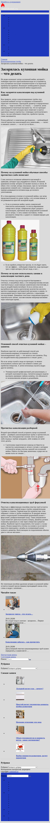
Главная (4, 59)
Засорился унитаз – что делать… (19, 614)
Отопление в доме (17, 36)
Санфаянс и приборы (18, 17)
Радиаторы (14, 32)
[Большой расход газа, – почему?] (20, 684)
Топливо (13, 41)
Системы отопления (18, 34)
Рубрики (4, 668)
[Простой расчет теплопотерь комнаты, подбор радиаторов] (20, 700)
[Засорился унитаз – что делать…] (13, 609)
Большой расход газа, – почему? (29, 689)
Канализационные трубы (20, 49)
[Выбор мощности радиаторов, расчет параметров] (20, 751)
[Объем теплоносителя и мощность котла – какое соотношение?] (20, 733)
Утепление (10, 51)
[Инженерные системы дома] (9, 9)
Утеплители (15, 53)
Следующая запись (8, 657)
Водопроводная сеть (18, 20)
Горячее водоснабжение (19, 22)
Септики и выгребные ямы (21, 47)
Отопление (10, 28)
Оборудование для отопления (22, 43)
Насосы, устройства (18, 24)
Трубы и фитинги (17, 26)
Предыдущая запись (9, 655)
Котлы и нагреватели (18, 30)
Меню (5, 11)
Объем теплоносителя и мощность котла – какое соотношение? (30, 739)
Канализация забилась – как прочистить (23, 642)
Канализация (11, 45)
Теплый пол (15, 39)
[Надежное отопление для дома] (20, 718)
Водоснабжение (12, 15)
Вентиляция (15, 55)
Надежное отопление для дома (28, 722)
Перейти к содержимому (11, 2)
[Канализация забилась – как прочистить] (13, 637)
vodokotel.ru (13, 772)
